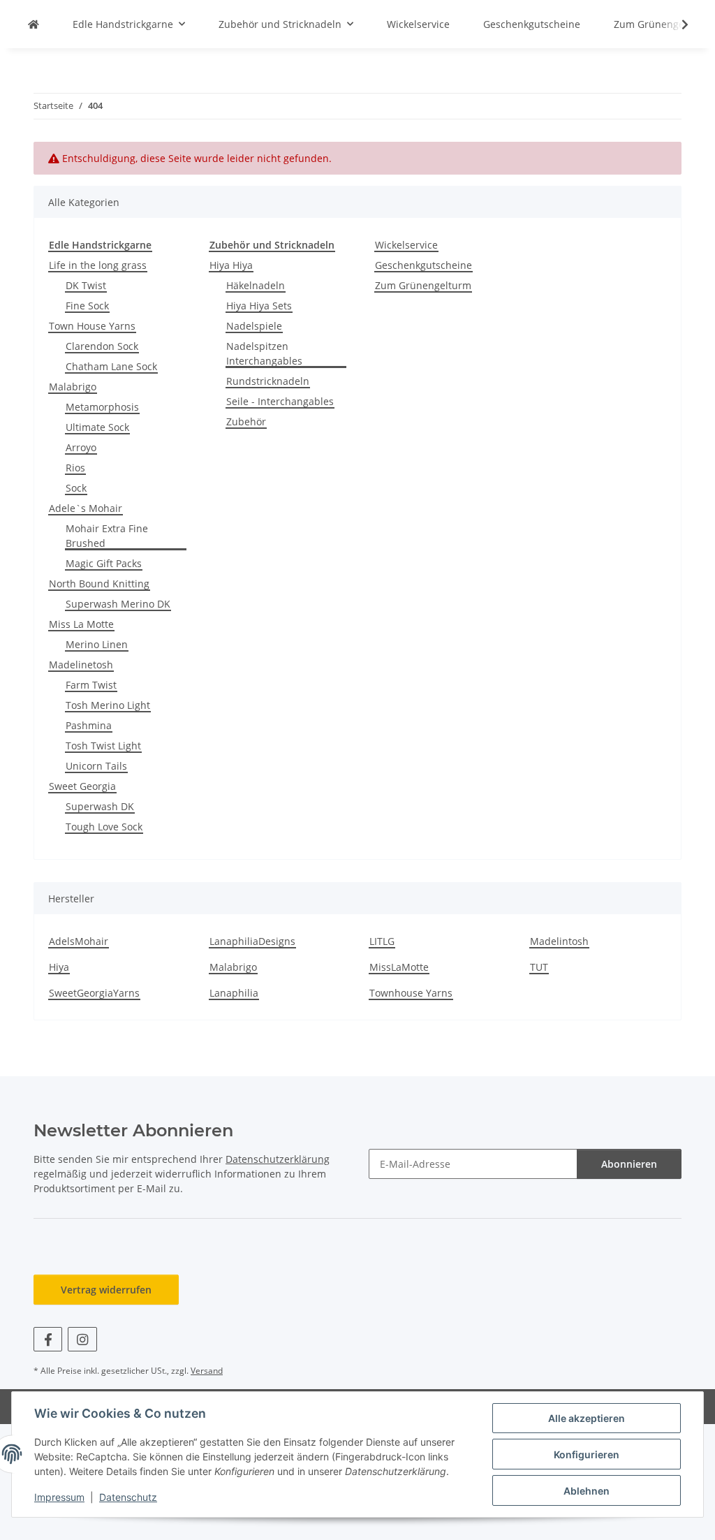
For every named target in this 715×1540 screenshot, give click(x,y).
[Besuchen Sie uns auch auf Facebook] (48, 1339)
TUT (539, 967)
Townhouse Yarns (410, 992)
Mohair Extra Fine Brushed (107, 536)
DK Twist (86, 285)
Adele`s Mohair (85, 508)
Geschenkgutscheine (423, 265)
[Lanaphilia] (33, 24)
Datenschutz (128, 1497)
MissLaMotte (399, 967)
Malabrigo (72, 386)
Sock (76, 487)
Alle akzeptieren (586, 1418)
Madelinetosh (81, 664)
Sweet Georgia (82, 786)
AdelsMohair (78, 941)
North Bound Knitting (99, 583)
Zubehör (246, 421)
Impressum (59, 1497)
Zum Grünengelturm (423, 285)
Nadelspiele (254, 325)
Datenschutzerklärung (278, 1159)
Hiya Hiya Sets (259, 305)
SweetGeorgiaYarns (94, 992)
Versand (207, 1371)
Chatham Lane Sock (111, 366)
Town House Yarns (92, 325)
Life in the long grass (98, 265)
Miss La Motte (81, 624)
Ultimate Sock (97, 427)
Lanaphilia (233, 992)
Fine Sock (87, 305)
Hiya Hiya (231, 265)
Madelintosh (559, 941)
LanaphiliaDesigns (252, 941)
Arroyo (81, 447)
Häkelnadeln (255, 285)
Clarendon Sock (102, 346)
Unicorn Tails (96, 765)
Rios (75, 467)
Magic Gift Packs (104, 563)
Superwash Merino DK (118, 603)
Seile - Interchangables (280, 401)
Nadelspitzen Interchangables (264, 353)
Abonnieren (629, 1164)
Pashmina (89, 725)
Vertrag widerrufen (106, 1289)
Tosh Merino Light (108, 705)
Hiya (59, 967)
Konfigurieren (586, 1454)
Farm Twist (91, 684)
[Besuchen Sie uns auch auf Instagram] (82, 1339)
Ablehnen (586, 1491)
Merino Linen (97, 644)
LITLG (382, 941)
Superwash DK (100, 806)
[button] (676, 24)
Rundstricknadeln (267, 381)
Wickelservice (406, 244)
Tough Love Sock (104, 826)
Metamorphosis (102, 406)
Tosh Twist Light (103, 745)
